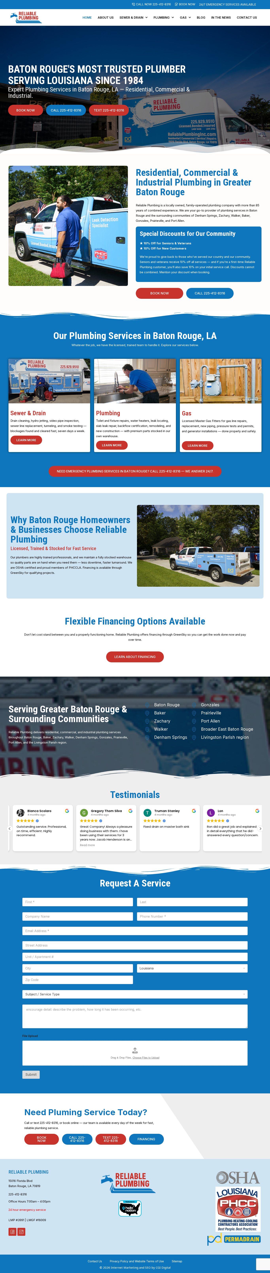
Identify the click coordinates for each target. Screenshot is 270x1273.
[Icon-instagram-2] (21, 1232)
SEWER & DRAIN (131, 17)
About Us (106, 17)
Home (87, 17)
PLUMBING (162, 17)
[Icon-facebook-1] (12, 1232)
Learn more (26, 440)
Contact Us (247, 17)
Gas (183, 17)
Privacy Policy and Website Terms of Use (137, 1261)
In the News (221, 17)
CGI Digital (163, 1267)
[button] (185, 4)
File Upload (30, 1036)
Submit (31, 1075)
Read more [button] (84, 845)
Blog (201, 17)
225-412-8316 (17, 1194)
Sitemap (177, 1261)
